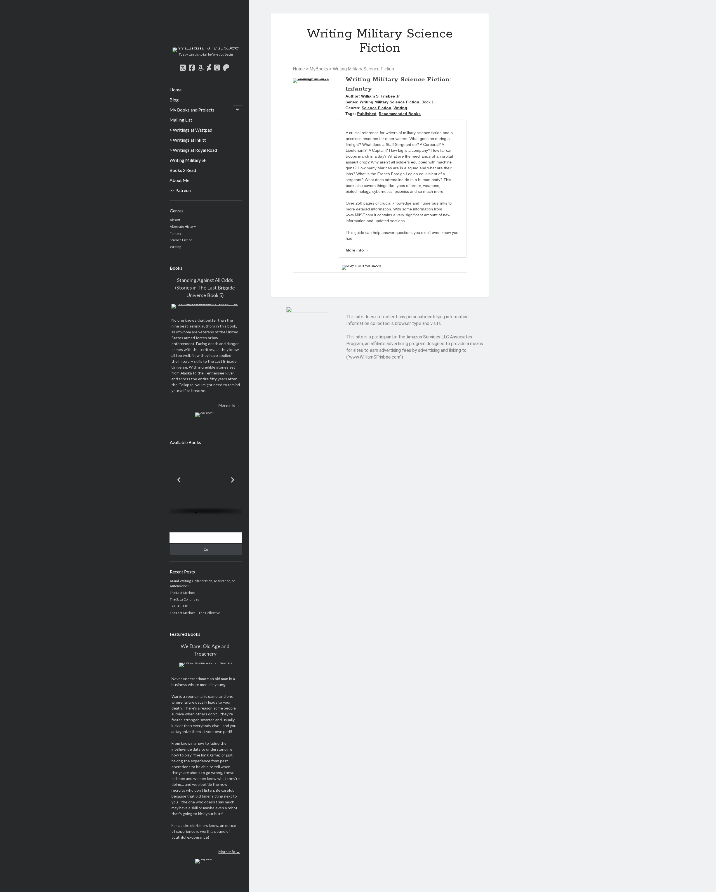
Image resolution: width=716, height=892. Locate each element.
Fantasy (176, 233)
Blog (174, 99)
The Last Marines (183, 592)
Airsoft (175, 220)
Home (175, 89)
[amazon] (201, 67)
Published (366, 114)
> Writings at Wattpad (190, 129)
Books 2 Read (182, 170)
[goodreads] (217, 67)
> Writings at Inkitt (187, 140)
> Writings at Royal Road (193, 150)
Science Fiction (181, 240)
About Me (179, 180)
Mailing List (180, 119)
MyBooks (319, 69)
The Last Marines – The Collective (195, 613)
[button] (178, 479)
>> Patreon (180, 190)
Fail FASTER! (179, 606)
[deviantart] (209, 67)
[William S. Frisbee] (206, 47)
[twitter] (183, 67)
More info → (229, 405)
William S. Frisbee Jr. (381, 96)
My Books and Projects (192, 109)
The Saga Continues (184, 599)
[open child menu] (237, 109)
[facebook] (192, 67)
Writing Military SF (187, 160)
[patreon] (226, 67)
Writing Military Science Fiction (363, 69)
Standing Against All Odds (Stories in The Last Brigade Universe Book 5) (205, 287)
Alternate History (183, 226)
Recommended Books (400, 114)
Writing (175, 247)
